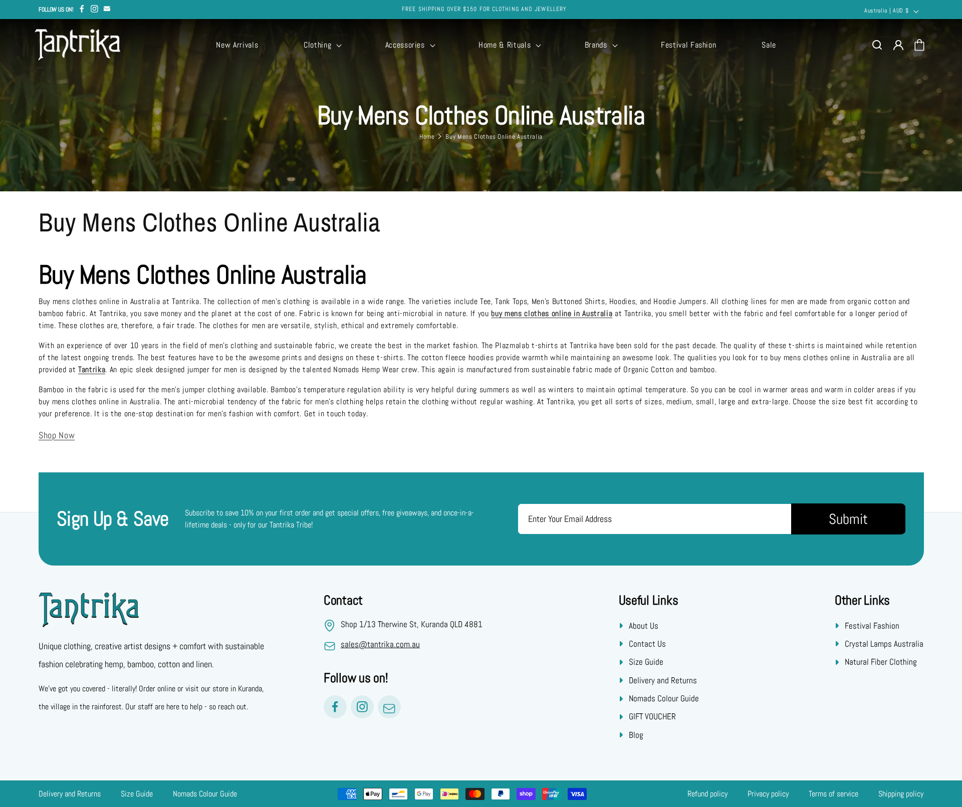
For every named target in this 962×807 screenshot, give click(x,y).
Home (427, 136)
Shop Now (57, 435)
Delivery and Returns (663, 680)
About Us (643, 625)
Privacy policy (768, 793)
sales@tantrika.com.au (380, 644)
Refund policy (707, 793)
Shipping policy (900, 793)
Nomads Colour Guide (664, 698)
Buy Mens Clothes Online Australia (494, 136)
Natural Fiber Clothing (881, 661)
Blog (636, 734)
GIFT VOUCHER (652, 716)
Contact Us (647, 643)
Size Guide (646, 661)
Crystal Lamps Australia (884, 643)
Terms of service (833, 793)
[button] (321, 45)
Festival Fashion (872, 625)
